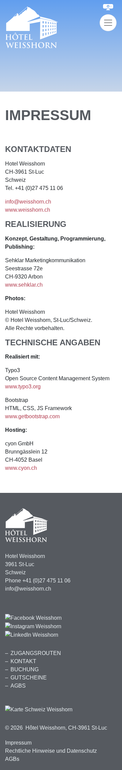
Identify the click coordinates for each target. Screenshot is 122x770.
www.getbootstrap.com (32, 416)
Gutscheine (29, 677)
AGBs (18, 686)
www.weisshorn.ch (27, 210)
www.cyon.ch (21, 468)
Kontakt (23, 661)
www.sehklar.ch (24, 285)
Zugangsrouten (36, 653)
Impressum (18, 743)
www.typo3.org (23, 386)
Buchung (25, 669)
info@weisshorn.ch (28, 202)
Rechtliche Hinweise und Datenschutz (51, 751)
